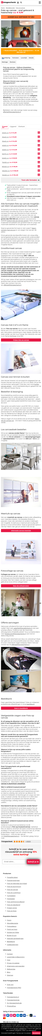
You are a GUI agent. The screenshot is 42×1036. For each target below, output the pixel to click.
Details (31, 58)
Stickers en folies (13, 932)
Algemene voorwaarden (16, 966)
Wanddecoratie (12, 923)
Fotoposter (11, 899)
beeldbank (30, 704)
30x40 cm (5, 137)
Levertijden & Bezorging (15, 957)
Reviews (12, 62)
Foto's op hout (12, 929)
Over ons (10, 985)
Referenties (11, 969)
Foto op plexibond (13, 905)
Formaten (15, 58)
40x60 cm (5, 150)
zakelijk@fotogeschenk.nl (23, 628)
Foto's (9, 920)
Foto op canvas (12, 890)
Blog (8, 972)
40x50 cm (5, 145)
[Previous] (3, 33)
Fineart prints (12, 908)
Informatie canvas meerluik (21, 530)
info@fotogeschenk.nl (11, 836)
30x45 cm (5, 141)
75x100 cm (5, 162)
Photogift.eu (11, 1006)
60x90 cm (5, 158)
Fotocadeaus (11, 926)
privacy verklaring (19, 1029)
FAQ (8, 960)
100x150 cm (6, 171)
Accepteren (36, 1033)
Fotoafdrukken (12, 877)
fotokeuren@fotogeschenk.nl (15, 634)
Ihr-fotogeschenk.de (14, 1003)
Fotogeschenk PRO (14, 988)
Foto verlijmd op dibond (15, 902)
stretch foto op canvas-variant (18, 221)
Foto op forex (12, 911)
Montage (5, 62)
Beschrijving (6, 58)
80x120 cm (5, 166)
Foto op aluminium (14, 886)
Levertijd (24, 58)
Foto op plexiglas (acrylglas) (17, 883)
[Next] (38, 33)
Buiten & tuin (12, 935)
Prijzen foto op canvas (21, 340)
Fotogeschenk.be (13, 1000)
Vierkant (21, 126)
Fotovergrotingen (13, 880)
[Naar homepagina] (8, 2)
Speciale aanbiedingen (15, 938)
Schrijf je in (33, 862)
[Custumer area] (18, 2)
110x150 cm (5, 175)
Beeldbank (11, 941)
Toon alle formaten (29, 180)
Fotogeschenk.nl (13, 997)
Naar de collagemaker (21, 586)
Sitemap (10, 975)
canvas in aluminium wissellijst (13, 784)
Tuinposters (11, 896)
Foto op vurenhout (14, 893)
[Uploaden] (39, 132)
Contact (10, 954)
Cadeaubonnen (12, 945)
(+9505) (28, 841)
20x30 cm (5, 133)
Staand (4, 126)
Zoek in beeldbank (21, 708)
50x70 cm (5, 154)
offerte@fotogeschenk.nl (12, 112)
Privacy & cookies (13, 963)
